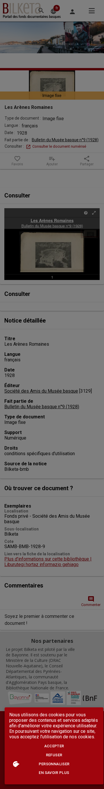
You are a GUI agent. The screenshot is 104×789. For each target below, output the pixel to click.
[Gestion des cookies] (16, 763)
